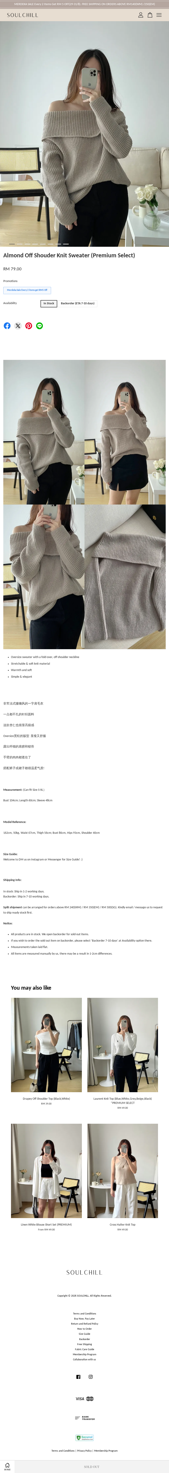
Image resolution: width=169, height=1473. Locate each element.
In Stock (49, 303)
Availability (10, 303)
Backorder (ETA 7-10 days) (77, 303)
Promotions (10, 281)
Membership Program (84, 1354)
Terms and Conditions (84, 1313)
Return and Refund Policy (84, 1324)
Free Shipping (84, 1344)
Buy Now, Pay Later (84, 1319)
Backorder (84, 1339)
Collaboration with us (84, 1359)
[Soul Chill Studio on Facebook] (78, 1379)
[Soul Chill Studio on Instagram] (91, 1379)
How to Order (84, 1329)
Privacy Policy (84, 1451)
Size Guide (84, 1334)
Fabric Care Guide (84, 1349)
